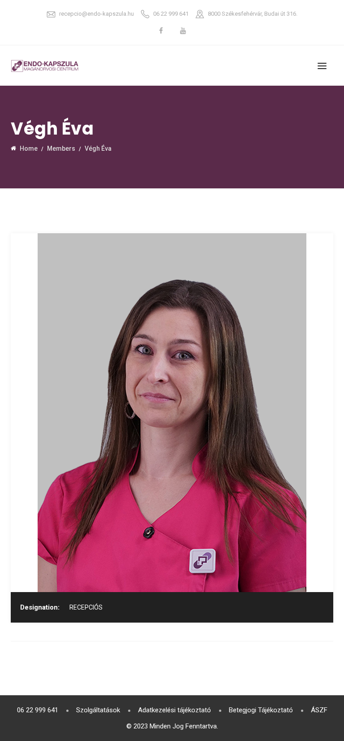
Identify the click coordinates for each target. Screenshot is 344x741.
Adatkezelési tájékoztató (174, 710)
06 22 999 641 (171, 13)
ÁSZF (319, 710)
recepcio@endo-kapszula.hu (96, 13)
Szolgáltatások (98, 710)
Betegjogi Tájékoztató (261, 710)
